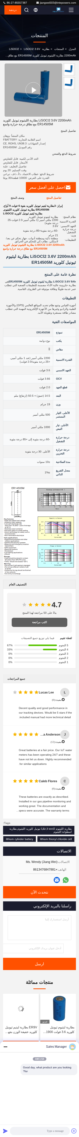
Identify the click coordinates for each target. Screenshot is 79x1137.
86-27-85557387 (16, 2)
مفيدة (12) (56, 742)
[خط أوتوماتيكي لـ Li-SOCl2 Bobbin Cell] (33, 90)
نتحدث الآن (39, 892)
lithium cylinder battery (19, 839)
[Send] (5, 1131)
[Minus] (5, 1046)
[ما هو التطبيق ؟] (66, 880)
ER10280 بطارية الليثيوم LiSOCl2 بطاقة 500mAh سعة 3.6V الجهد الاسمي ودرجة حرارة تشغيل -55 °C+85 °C (21, 1030)
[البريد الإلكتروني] (56, 879)
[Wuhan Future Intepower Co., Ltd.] (60, 10)
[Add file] (74, 1131)
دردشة (12, 9)
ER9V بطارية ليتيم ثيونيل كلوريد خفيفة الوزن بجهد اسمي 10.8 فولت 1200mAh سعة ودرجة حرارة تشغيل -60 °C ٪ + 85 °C (58, 1030)
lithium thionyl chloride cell (56, 839)
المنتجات (59, 48)
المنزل (72, 48)
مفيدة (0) (57, 699)
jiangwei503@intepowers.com (58, 2)
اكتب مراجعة (39, 622)
